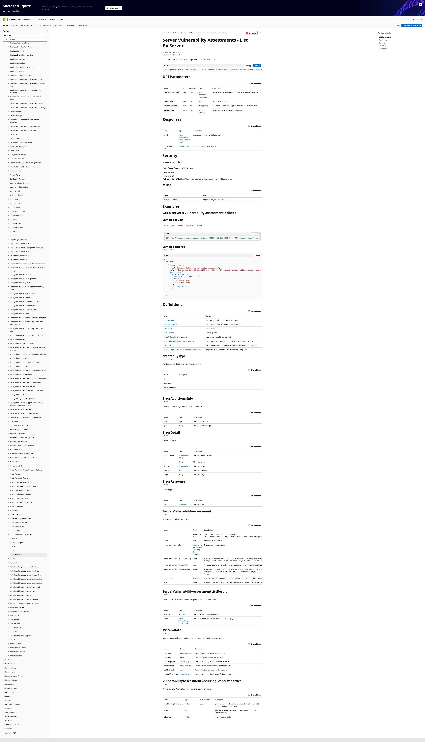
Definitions (383, 49)
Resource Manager (190, 33)
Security (382, 43)
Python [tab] (180, 226)
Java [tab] (172, 226)
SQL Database (175, 33)
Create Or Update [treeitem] (18, 543)
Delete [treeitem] (14, 547)
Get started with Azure (412, 25)
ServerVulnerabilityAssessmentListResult (179, 341)
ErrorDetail (168, 329)
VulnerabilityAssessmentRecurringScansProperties (182, 350)
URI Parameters (385, 37)
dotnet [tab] (199, 226)
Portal (398, 25)
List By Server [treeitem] (17, 555)
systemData (168, 345)
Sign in (419, 19)
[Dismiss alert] (420, 4)
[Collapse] (47, 31)
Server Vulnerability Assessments (212, 33)
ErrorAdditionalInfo (171, 324)
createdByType (169, 320)
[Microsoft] (4, 19)
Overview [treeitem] (15, 539)
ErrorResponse (184, 146)
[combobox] (25, 35)
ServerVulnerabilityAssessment (175, 337)
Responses (383, 40)
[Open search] (414, 19)
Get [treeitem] (13, 551)
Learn (165, 33)
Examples (382, 46)
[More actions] (260, 33)
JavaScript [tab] (189, 226)
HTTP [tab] (166, 226)
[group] (212, 69)
